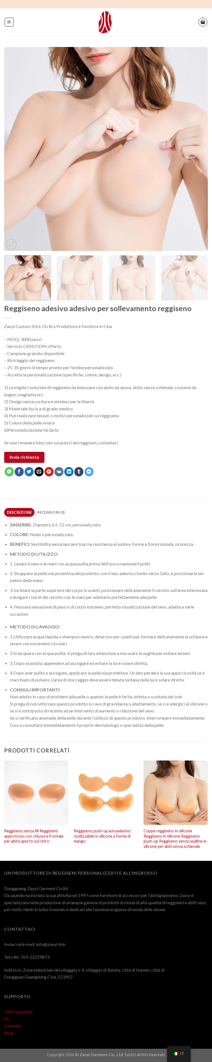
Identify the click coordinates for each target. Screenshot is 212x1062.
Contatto (13, 1025)
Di (6, 1018)
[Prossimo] (197, 149)
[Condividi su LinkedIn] (68, 471)
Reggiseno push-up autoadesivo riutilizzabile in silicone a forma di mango (102, 835)
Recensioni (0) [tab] (51, 512)
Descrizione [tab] (19, 512)
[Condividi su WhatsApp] (9, 471)
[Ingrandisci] (11, 244)
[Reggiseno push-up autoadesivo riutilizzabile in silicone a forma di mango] (106, 793)
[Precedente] (15, 149)
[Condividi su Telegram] (89, 471)
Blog (8, 1032)
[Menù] (9, 22)
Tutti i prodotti (18, 1011)
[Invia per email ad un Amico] (39, 471)
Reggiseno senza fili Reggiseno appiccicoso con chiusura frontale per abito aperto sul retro (33, 835)
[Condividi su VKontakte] (58, 471)
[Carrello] (202, 22)
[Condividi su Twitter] (29, 471)
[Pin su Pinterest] (49, 471)
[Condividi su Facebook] (19, 471)
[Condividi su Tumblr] (78, 471)
